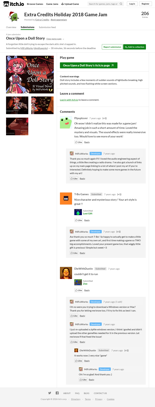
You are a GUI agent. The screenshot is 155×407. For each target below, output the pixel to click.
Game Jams (52, 3)
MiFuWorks (26, 48)
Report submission (112, 47)
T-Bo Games (81, 194)
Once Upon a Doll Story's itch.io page (86, 65)
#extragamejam (59, 19)
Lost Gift (87, 213)
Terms (88, 399)
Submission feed (47, 27)
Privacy (98, 399)
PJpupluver (81, 118)
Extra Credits (42, 19)
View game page (53, 38)
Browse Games (35, 3)
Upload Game (71, 3)
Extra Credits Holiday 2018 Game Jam (65, 14)
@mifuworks (40, 48)
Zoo (85, 283)
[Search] (121, 4)
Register (145, 3)
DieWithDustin (83, 268)
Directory (75, 399)
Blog (86, 393)
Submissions (27, 27)
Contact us (100, 393)
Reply (87, 142)
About (67, 393)
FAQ (77, 393)
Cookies (110, 399)
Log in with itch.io (69, 99)
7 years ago (95, 118)
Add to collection (136, 47)
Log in (132, 3)
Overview (11, 27)
